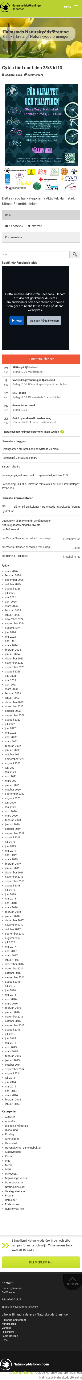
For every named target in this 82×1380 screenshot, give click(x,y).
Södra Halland (10, 1336)
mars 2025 (11, 606)
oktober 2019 (13, 828)
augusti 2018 (12, 885)
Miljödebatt (11, 1173)
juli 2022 (10, 724)
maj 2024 (10, 636)
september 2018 (14, 881)
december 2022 (14, 702)
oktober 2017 (13, 929)
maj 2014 (10, 1086)
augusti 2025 (12, 588)
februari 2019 (13, 863)
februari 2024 (13, 649)
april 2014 (11, 1090)
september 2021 (14, 758)
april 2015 (11, 1047)
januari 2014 (12, 1104)
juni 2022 (10, 728)
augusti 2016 (12, 981)
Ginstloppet (12, 1138)
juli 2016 (10, 985)
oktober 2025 (13, 584)
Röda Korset (12, 1204)
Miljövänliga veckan (16, 1178)
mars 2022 (11, 741)
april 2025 (11, 601)
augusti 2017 (12, 938)
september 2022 (14, 715)
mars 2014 (11, 1095)
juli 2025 (10, 593)
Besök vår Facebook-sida (19, 263)
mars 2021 (11, 780)
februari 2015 (13, 1055)
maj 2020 (10, 807)
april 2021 (11, 776)
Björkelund (8, 511)
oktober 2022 (13, 710)
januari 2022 (12, 750)
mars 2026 (11, 571)
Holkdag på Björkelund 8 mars (19, 457)
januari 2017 (12, 959)
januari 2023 (12, 697)
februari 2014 (13, 1099)
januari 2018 (12, 916)
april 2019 (11, 854)
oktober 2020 (13, 789)
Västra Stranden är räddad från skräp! (28, 538)
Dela (8, 215)
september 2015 (14, 1025)
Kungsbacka (9, 1323)
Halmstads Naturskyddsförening (36, 31)
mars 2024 (11, 645)
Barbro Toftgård (11, 466)
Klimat (7, 204)
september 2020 (14, 793)
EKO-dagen (19, 392)
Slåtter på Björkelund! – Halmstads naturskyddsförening (47, 506)
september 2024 (14, 623)
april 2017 (11, 951)
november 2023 (14, 662)
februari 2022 (13, 745)
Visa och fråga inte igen (44, 320)
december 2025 (14, 579)
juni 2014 (10, 1082)
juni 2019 (10, 846)
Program (10, 1195)
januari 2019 (12, 868)
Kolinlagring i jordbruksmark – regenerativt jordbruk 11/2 (35, 475)
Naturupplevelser (15, 1186)
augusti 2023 (12, 671)
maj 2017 (10, 946)
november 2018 (14, 876)
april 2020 (11, 811)
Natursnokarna (14, 1182)
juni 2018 (10, 894)
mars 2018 (11, 907)
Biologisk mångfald (16, 1125)
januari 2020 (12, 824)
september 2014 (14, 1069)
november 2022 (14, 706)
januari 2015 (12, 1060)
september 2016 (14, 977)
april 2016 (11, 999)
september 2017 (14, 933)
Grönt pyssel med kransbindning (31, 418)
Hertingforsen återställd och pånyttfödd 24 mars (30, 448)
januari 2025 (12, 614)
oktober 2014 (13, 1064)
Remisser (10, 1199)
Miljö (8, 1169)
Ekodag (9, 1134)
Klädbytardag (13, 1151)
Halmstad (67, 198)
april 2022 (11, 737)
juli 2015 (10, 1034)
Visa (19, 320)
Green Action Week (24, 405)
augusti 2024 (12, 627)
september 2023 (14, 667)
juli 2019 (10, 841)
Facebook (15, 226)
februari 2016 (13, 1007)
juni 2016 (10, 990)
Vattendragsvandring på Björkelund (33, 380)
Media (8, 1165)
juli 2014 (10, 1077)
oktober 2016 (13, 972)
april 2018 (11, 903)
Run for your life (14, 1208)
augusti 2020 (12, 798)
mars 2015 (11, 1051)
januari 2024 (12, 654)
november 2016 (14, 968)
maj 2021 (10, 771)
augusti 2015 (12, 1029)
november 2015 (14, 1016)
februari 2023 (13, 693)
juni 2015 (10, 1038)
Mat (7, 1160)
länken (32, 204)
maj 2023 (10, 680)
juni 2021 (10, 767)
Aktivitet (52, 198)
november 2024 (14, 619)
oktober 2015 (13, 1021)
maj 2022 (10, 732)
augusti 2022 (12, 719)
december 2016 (14, 964)
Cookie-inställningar (22, 1373)
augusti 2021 (12, 763)
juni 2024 (10, 632)
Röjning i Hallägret (17, 555)
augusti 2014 (12, 1073)
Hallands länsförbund (14, 1319)
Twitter (35, 226)
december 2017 (14, 920)
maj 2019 (10, 850)
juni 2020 (10, 802)
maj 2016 (10, 994)
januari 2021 (12, 785)
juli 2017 (10, 942)
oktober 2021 (13, 754)
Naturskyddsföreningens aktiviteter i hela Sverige (31, 431)
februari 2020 (13, 820)
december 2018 (14, 872)
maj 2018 (10, 898)
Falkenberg (8, 1331)
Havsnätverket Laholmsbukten (23, 1147)
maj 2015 (10, 1042)
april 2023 (11, 684)
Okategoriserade (15, 1191)
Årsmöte (10, 1121)
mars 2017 (11, 955)
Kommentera (35, 74)
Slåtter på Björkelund (24, 367)
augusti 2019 (12, 837)
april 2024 (11, 640)
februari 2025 (13, 610)
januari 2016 (12, 1012)
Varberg (6, 1327)
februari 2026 (13, 575)
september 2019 (14, 833)
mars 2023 (11, 689)
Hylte (5, 1340)
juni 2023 (10, 676)
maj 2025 (10, 597)
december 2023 (14, 658)
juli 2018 (10, 890)
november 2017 (14, 924)
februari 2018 (13, 911)
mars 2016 (11, 1003)
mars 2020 (11, 815)
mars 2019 (11, 859)
